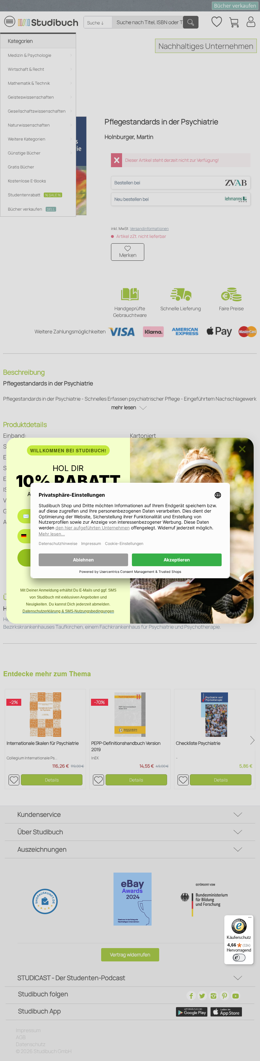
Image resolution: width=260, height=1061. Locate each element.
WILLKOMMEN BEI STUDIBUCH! (68, 450)
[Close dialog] (242, 449)
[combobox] (28, 536)
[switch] (239, 957)
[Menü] (250, 919)
